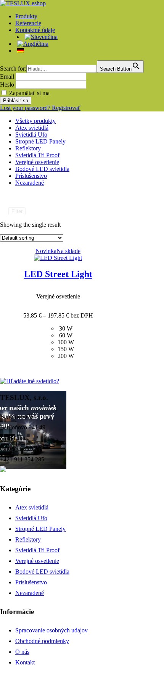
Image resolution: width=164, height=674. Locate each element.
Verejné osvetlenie (37, 162)
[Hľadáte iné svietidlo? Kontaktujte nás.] (29, 381)
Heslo (7, 84)
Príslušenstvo (31, 176)
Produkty (26, 16)
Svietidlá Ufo (31, 134)
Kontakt (25, 662)
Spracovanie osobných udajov (51, 630)
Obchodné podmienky (42, 641)
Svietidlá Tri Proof (37, 155)
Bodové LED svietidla (42, 169)
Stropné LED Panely (40, 141)
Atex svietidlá (31, 127)
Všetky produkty (35, 121)
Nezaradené (29, 182)
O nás (22, 651)
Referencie (28, 23)
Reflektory (28, 148)
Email (7, 76)
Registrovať (66, 108)
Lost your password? (26, 108)
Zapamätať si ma (29, 93)
